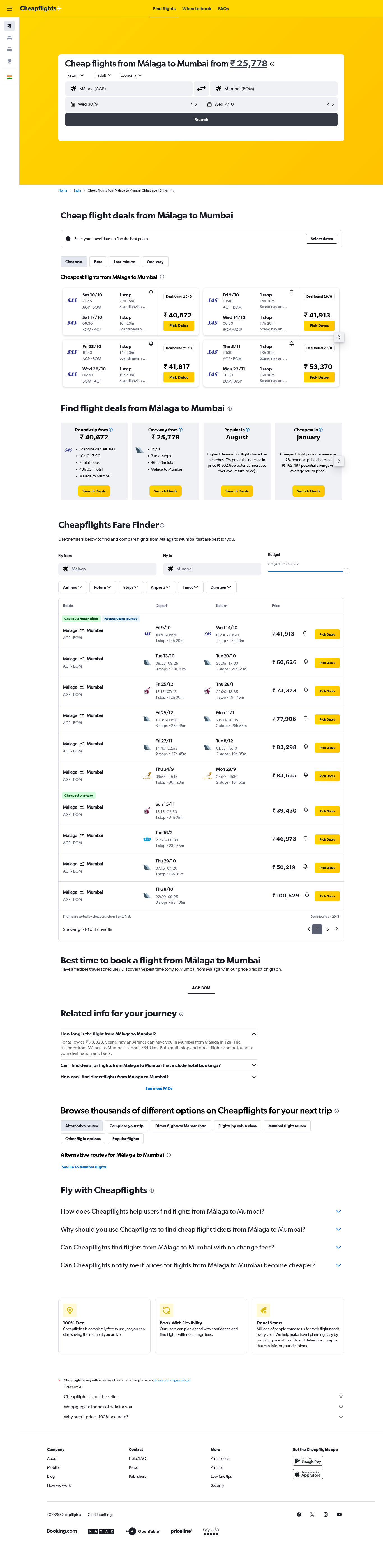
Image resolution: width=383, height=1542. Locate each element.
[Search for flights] (9, 25)
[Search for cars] (9, 49)
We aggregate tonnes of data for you (98, 1406)
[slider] (346, 571)
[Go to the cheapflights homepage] (41, 8)
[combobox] (76, 75)
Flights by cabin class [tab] (237, 1126)
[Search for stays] (9, 37)
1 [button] (317, 929)
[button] (9, 9)
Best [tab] (98, 261)
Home (62, 190)
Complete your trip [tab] (127, 1126)
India (77, 190)
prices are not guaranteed (172, 1380)
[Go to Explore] (9, 61)
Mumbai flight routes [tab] (287, 1126)
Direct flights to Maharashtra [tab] (181, 1126)
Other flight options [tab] (83, 1138)
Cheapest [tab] (73, 261)
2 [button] (328, 929)
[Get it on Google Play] (308, 1461)
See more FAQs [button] (159, 1088)
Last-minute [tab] (124, 261)
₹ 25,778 (248, 63)
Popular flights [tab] (125, 1138)
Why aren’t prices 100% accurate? (96, 1416)
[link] (94, 491)
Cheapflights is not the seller (91, 1396)
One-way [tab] (155, 261)
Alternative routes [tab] (81, 1126)
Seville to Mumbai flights (84, 1167)
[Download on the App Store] (308, 1474)
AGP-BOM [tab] (201, 988)
